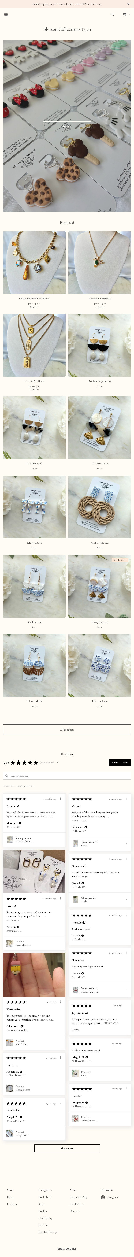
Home (10, 1197)
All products (67, 729)
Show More (45, 816)
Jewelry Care (77, 1204)
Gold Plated (44, 1197)
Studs (41, 1204)
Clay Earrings (45, 1218)
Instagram (112, 1197)
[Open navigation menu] (6, 14)
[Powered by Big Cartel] (67, 1248)
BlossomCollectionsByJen (67, 29)
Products (12, 1204)
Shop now (67, 126)
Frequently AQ (78, 1197)
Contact (74, 1211)
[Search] (112, 14)
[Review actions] (60, 798)
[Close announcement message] (128, 4)
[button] (58, 762)
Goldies (42, 1211)
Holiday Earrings (47, 1232)
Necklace (43, 1225)
